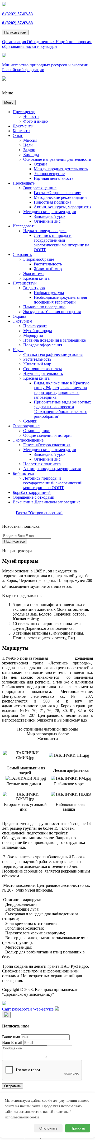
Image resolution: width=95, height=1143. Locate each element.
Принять (77, 1128)
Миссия (30, 140)
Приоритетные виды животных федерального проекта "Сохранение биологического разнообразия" (62, 409)
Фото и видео (35, 121)
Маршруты (33, 335)
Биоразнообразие (38, 259)
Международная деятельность (61, 169)
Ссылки (30, 421)
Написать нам (15, 32)
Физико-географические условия (53, 354)
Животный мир (48, 269)
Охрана (40, 164)
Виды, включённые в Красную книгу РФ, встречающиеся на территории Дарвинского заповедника (61, 390)
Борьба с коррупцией (32, 492)
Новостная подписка (52, 202)
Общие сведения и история (47, 435)
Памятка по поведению (44, 307)
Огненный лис (47, 221)
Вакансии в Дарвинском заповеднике (46, 502)
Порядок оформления (42, 345)
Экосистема (33, 273)
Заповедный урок (49, 216)
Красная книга (36, 278)
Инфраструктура (49, 292)
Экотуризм (22, 321)
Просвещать (24, 183)
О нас (18, 135)
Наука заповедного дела (44, 230)
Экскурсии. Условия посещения (52, 311)
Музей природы (37, 330)
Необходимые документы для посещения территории (60, 299)
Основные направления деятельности (57, 159)
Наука (18, 349)
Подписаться (14, 541)
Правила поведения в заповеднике (54, 340)
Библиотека (23, 473)
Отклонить (48, 1128)
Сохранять (22, 254)
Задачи (29, 150)
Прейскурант (35, 326)
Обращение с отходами (33, 497)
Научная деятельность (53, 178)
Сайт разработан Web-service (28, 1009)
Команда (31, 154)
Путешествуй (25, 283)
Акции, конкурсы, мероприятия (62, 207)
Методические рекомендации (60, 197)
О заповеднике (26, 426)
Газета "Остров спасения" (39, 513)
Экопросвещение (49, 173)
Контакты (21, 130)
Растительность (48, 264)
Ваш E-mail (12, 1042)
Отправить (12, 1086)
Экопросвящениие (39, 188)
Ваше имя (11, 1037)
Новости (31, 116)
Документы (23, 126)
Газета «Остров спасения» (57, 192)
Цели (28, 145)
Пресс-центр (24, 111)
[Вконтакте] (4, 1004)
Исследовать (24, 226)
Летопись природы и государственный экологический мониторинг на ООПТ (61, 242)
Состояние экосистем (42, 368)
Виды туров (34, 288)
